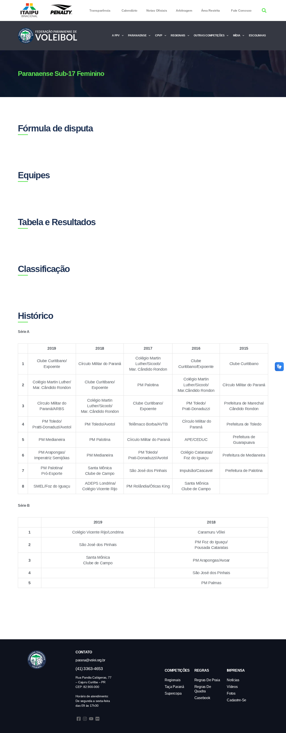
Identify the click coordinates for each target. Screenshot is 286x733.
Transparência (99, 10)
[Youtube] (91, 719)
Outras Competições (209, 35)
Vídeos (232, 687)
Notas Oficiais (156, 10)
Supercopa (173, 693)
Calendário (129, 10)
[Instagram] (85, 719)
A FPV (116, 35)
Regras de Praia (207, 680)
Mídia (236, 35)
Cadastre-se (236, 700)
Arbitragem (184, 10)
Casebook (202, 698)
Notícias (233, 680)
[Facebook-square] (79, 719)
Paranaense (137, 35)
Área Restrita (210, 10)
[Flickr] (97, 719)
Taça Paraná (174, 687)
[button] (264, 10)
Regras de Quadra (202, 689)
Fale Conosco (241, 10)
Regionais (178, 35)
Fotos (231, 693)
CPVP (158, 35)
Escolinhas (257, 35)
